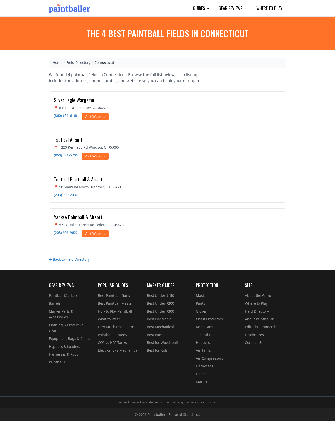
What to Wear (109, 319)
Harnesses (204, 366)
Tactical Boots (207, 334)
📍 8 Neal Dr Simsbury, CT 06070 (81, 107)
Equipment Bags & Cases (69, 338)
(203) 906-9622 (66, 232)
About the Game (258, 295)
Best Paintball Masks (115, 303)
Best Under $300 (160, 311)
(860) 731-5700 (66, 155)
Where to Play (269, 8)
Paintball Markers (63, 295)
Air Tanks (203, 350)
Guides (199, 8)
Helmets (202, 374)
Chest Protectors (209, 319)
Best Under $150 (160, 295)
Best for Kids (157, 350)
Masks (201, 295)
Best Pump (156, 334)
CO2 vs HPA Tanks (112, 342)
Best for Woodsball (162, 342)
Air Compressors (209, 358)
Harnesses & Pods (63, 354)
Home (57, 62)
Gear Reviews (231, 8)
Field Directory (78, 62)
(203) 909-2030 (66, 194)
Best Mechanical (160, 327)
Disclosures (254, 334)
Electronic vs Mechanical (118, 350)
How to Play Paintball (115, 311)
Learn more (207, 402)
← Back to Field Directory (69, 259)
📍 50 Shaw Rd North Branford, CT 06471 (87, 187)
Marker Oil (204, 381)
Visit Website (95, 116)
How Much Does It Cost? (117, 327)
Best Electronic (159, 319)
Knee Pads (204, 327)
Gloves (201, 311)
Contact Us (254, 342)
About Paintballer (259, 319)
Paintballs (57, 362)
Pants (200, 303)
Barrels (55, 303)
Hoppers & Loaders (64, 346)
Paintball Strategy (112, 334)
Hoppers (203, 342)
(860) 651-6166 (66, 115)
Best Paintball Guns (114, 295)
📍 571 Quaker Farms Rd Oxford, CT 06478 (89, 224)
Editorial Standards (261, 327)
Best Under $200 (160, 303)
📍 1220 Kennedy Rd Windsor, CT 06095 (86, 147)
